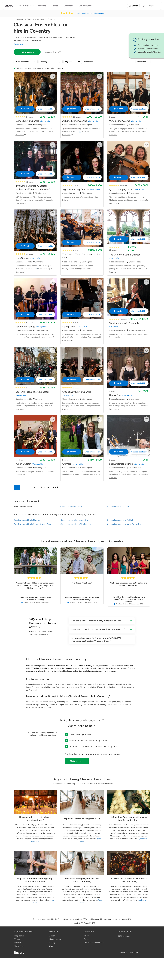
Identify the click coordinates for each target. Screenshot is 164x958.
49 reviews (30, 254)
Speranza (80, 597)
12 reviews (30, 182)
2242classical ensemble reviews (90, 13)
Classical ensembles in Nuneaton (28, 520)
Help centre (19, 936)
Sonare (31, 597)
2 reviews (29, 388)
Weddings (41, 6)
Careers (87, 939)
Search (135, 6)
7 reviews (76, 185)
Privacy (17, 942)
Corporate (68, 6)
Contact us (19, 946)
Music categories (56, 939)
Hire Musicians (25, 6)
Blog (51, 946)
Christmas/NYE (85, 6)
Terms (17, 939)
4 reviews (76, 323)
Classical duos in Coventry (71, 506)
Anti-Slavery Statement (94, 942)
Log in (152, 6)
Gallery (52, 942)
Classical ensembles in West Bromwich (124, 524)
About (86, 936)
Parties (55, 6)
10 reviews (77, 117)
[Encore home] (9, 6)
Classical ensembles (35, 19)
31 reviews (113, 250)
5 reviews (112, 117)
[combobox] (26, 62)
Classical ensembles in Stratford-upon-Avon (32, 524)
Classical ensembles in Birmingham (75, 524)
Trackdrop (122, 952)
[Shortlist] (144, 6)
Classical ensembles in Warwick (74, 520)
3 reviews (123, 319)
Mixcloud (134, 952)
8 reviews (76, 250)
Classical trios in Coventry (118, 506)
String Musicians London (131, 597)
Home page (18, 19)
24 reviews (30, 117)
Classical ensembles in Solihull (120, 520)
